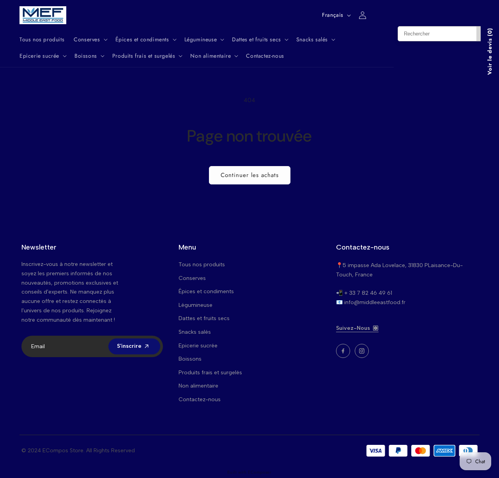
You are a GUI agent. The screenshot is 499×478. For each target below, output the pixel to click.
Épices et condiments (206, 291)
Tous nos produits (202, 264)
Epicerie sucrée (198, 345)
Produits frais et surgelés (210, 372)
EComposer (259, 472)
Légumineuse (195, 305)
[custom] (343, 351)
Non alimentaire (198, 385)
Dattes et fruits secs (204, 318)
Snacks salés (195, 332)
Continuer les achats (250, 175)
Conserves (192, 278)
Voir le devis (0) (490, 51)
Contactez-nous (200, 399)
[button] (89, 39)
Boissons (190, 359)
